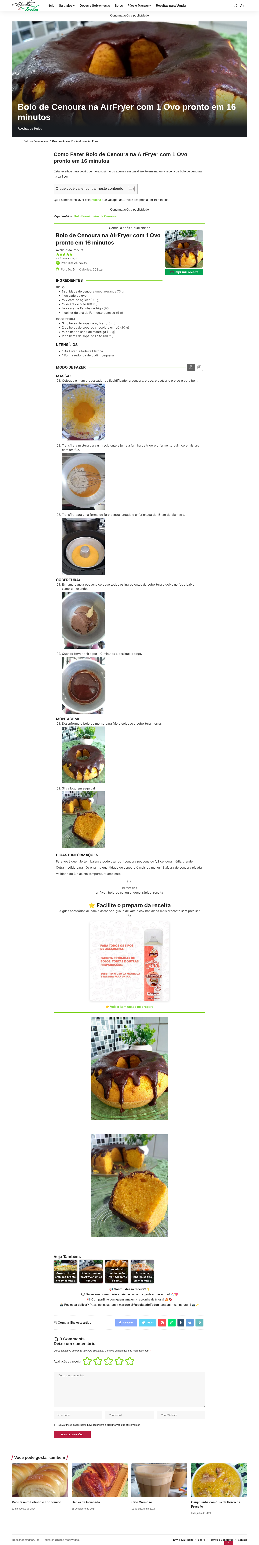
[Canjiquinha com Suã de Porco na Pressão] (219, 1480)
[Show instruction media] (191, 367)
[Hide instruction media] (199, 367)
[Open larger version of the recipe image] (184, 249)
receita (96, 199)
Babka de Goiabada (86, 1502)
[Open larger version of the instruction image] (83, 412)
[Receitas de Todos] (26, 5)
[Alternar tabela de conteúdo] (129, 189)
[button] (57, 254)
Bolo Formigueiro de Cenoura (95, 216)
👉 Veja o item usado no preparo (129, 1007)
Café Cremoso (141, 1502)
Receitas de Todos (30, 128)
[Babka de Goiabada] (100, 1480)
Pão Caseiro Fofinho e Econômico (36, 1502)
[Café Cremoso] (159, 1480)
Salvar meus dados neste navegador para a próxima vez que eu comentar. (99, 1424)
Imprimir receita (186, 272)
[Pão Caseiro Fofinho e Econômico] (40, 1480)
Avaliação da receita (67, 1361)
